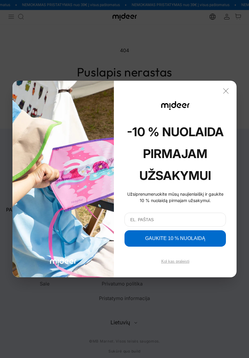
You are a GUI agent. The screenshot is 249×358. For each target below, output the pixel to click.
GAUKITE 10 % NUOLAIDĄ (175, 238)
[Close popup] (225, 90)
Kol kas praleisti (175, 261)
